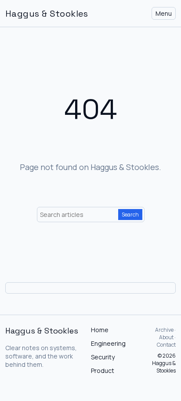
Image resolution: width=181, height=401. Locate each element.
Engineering (108, 343)
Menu (164, 13)
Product (102, 370)
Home (100, 330)
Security (103, 357)
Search (130, 214)
